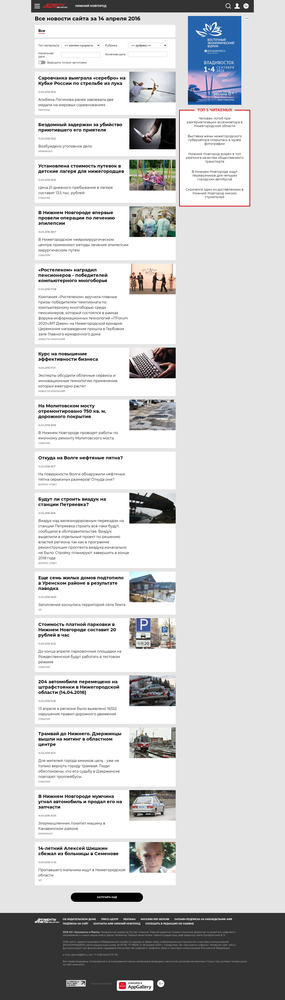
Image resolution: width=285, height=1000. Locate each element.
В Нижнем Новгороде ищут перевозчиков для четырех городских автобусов (215, 175)
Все (41, 31)
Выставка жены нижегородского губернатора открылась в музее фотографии (215, 140)
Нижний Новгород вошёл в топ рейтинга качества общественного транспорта (215, 157)
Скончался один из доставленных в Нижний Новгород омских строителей (215, 193)
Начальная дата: (45, 55)
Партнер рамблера (101, 983)
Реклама (129, 919)
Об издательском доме (79, 919)
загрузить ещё (107, 897)
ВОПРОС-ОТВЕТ (47, 485)
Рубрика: (111, 45)
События (44, 198)
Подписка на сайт (75, 923)
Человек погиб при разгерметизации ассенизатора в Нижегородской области (215, 122)
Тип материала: (49, 45)
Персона (44, 110)
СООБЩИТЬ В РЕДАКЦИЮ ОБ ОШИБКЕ (169, 923)
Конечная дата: (115, 54)
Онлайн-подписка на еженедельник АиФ (203, 919)
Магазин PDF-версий (155, 919)
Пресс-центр (109, 919)
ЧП (40, 610)
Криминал (45, 151)
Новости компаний (51, 339)
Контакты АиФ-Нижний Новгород (116, 923)
